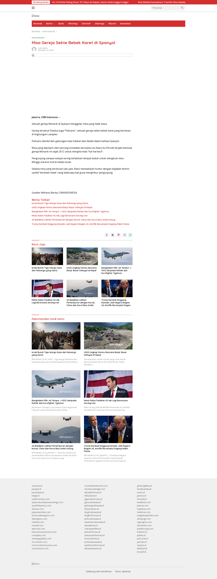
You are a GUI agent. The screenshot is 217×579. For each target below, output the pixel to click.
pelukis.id (141, 535)
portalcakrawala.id (93, 542)
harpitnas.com (144, 509)
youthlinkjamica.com (41, 505)
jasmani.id (142, 542)
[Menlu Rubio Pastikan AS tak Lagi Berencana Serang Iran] (47, 288)
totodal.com (37, 525)
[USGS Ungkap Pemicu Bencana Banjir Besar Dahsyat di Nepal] (82, 256)
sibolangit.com (144, 518)
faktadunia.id (90, 495)
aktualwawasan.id (92, 548)
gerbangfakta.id (144, 485)
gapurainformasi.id (93, 499)
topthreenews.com (41, 499)
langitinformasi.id (92, 515)
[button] (182, 7)
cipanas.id (141, 545)
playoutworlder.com (41, 512)
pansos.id (141, 495)
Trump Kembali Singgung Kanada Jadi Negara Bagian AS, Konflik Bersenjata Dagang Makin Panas (80, 224)
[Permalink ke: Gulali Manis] (34, 49)
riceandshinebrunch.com (96, 485)
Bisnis (61, 23)
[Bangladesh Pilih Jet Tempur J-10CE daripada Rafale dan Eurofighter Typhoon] (117, 256)
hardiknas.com (144, 502)
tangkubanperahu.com (147, 515)
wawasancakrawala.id (94, 522)
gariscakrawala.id (92, 502)
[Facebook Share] (107, 235)
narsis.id (141, 492)
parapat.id (36, 489)
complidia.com (39, 535)
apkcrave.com (38, 528)
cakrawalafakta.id (92, 528)
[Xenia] (35, 15)
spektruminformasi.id (94, 545)
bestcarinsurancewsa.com (44, 532)
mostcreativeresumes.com (44, 545)
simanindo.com (144, 525)
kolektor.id (142, 532)
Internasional (38, 37)
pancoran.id (142, 538)
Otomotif (86, 23)
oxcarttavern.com (40, 548)
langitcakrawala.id (92, 512)
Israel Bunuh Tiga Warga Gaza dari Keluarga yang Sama (60, 203)
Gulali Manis (43, 48)
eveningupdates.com (42, 538)
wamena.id (37, 485)
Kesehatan (125, 23)
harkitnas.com (143, 512)
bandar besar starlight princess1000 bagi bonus (159, 39)
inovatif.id (141, 551)
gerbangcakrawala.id (94, 505)
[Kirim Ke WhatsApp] (130, 235)
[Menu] (34, 7)
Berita (49, 23)
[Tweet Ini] (112, 235)
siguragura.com (144, 522)
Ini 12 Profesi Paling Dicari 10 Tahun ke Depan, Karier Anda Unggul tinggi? (73, 2)
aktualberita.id (91, 525)
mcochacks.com (39, 542)
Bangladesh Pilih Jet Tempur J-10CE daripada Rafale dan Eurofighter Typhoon (70, 211)
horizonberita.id (91, 538)
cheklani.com (38, 522)
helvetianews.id (91, 509)
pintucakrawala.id (92, 518)
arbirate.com (38, 509)
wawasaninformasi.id (94, 535)
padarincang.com (145, 528)
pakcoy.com (143, 505)
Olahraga (99, 23)
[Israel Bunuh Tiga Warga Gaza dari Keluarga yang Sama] (47, 256)
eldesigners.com (39, 518)
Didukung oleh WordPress (99, 571)
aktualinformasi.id (92, 492)
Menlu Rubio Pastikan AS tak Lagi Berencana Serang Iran (60, 215)
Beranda (38, 23)
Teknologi (73, 23)
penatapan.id (38, 492)
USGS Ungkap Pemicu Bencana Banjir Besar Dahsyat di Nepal (62, 207)
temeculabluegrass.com (43, 515)
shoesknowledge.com (94, 489)
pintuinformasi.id (92, 532)
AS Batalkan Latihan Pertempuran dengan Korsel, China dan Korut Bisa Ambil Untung (73, 219)
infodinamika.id (144, 489)
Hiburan (112, 23)
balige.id (35, 495)
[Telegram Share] (124, 235)
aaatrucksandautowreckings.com (47, 502)
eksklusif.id (142, 548)
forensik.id (142, 499)
